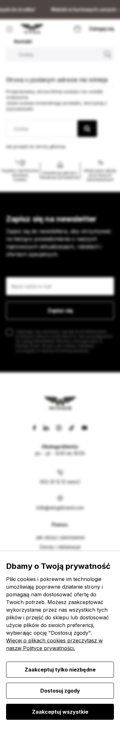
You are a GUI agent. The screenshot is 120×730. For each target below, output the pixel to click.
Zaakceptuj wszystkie (60, 712)
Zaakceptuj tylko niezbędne (60, 669)
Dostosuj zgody (60, 690)
